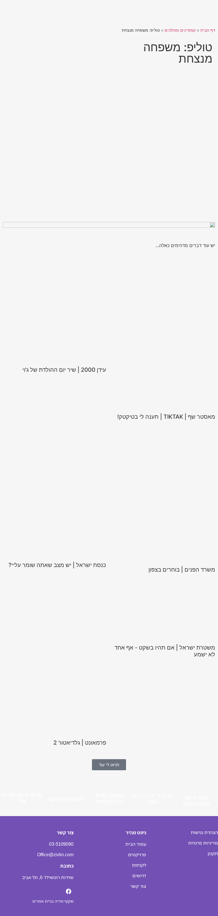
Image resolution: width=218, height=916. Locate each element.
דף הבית (207, 30)
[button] (109, 154)
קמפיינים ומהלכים (180, 30)
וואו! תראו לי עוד (65, 799)
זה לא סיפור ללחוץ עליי (22, 797)
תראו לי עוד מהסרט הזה (196, 800)
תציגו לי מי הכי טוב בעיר (153, 798)
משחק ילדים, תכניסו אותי (109, 798)
